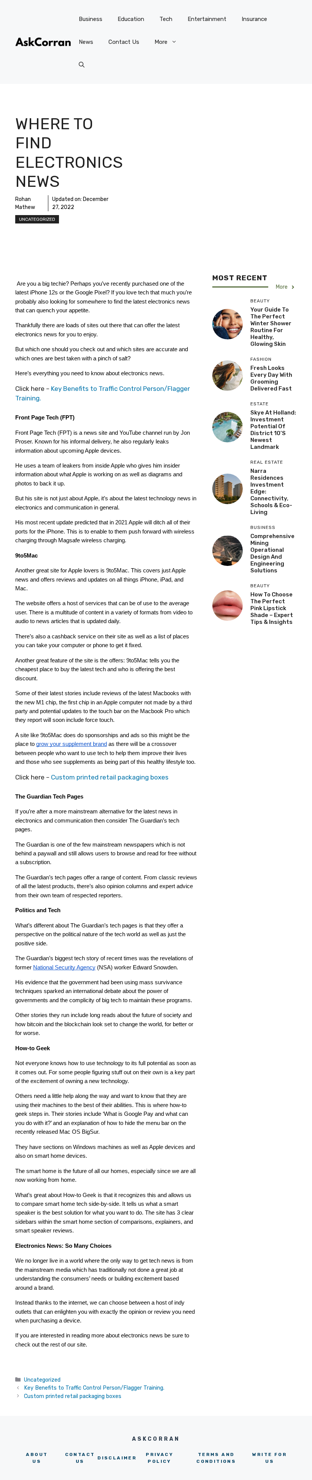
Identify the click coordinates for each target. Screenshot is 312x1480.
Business (90, 19)
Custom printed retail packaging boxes (110, 777)
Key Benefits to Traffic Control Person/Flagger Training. (94, 1387)
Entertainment (207, 19)
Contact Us (123, 42)
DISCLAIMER (117, 1458)
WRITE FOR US (269, 1458)
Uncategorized (37, 219)
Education (131, 19)
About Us (37, 1458)
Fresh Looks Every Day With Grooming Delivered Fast (271, 378)
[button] (81, 64)
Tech (165, 19)
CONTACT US (80, 1458)
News (86, 42)
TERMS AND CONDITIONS (216, 1458)
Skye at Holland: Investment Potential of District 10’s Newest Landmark (273, 429)
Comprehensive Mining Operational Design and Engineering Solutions (272, 553)
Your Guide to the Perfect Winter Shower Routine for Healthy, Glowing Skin (270, 326)
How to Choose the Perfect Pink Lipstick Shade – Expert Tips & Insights (271, 608)
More (160, 42)
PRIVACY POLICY (159, 1458)
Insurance (254, 19)
